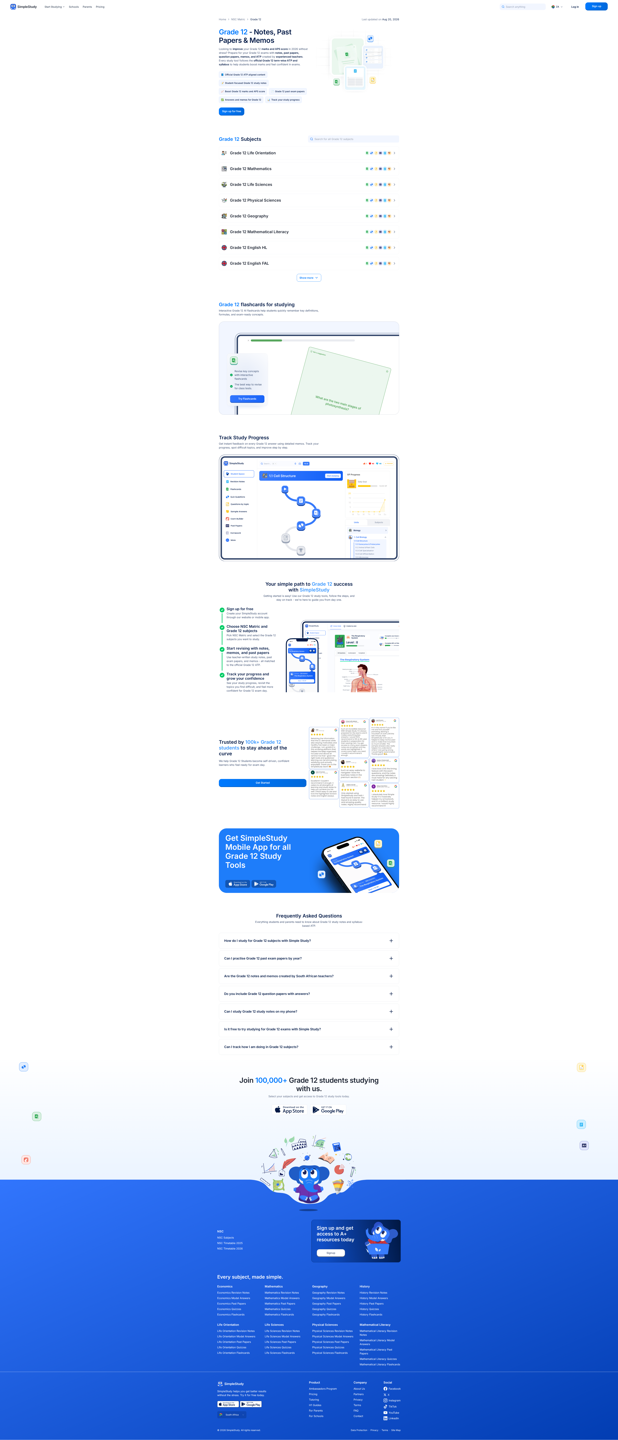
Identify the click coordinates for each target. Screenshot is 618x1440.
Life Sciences (274, 1324)
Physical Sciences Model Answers (332, 1336)
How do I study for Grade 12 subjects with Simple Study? (267, 941)
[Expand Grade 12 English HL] (394, 248)
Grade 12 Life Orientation (253, 153)
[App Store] (289, 1109)
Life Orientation (228, 1324)
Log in (575, 6)
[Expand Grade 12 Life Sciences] (394, 184)
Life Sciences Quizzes (278, 1347)
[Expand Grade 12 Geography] (394, 216)
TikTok (393, 1406)
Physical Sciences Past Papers (330, 1341)
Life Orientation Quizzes (231, 1347)
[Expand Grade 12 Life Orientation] (394, 153)
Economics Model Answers (233, 1298)
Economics (225, 1286)
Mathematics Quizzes (277, 1309)
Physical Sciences (325, 1324)
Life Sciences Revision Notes (282, 1331)
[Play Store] (328, 1109)
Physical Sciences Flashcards (330, 1352)
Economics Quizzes (229, 1309)
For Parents (316, 1410)
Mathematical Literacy (375, 1324)
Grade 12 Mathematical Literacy (259, 231)
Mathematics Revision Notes (282, 1292)
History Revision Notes (373, 1292)
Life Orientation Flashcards (233, 1352)
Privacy (358, 1399)
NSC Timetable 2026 (230, 1248)
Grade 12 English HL (248, 247)
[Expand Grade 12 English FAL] (394, 263)
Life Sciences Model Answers (282, 1336)
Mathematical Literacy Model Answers (377, 1342)
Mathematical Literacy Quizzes (378, 1359)
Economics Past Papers (231, 1303)
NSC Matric (238, 19)
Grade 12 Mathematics (251, 168)
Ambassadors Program (323, 1388)
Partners (359, 1394)
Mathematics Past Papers (280, 1303)
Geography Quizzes (324, 1309)
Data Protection (359, 1430)
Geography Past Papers (326, 1303)
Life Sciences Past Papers (280, 1341)
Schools (74, 6)
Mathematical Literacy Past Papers (376, 1351)
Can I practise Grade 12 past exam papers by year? (263, 958)
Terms (357, 1405)
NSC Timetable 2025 (230, 1243)
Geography (320, 1286)
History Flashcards (371, 1314)
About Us (359, 1388)
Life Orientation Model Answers (236, 1336)
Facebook (395, 1388)
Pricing (100, 6)
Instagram (395, 1400)
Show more (306, 277)
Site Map (396, 1430)
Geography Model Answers (328, 1298)
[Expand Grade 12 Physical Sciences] (394, 200)
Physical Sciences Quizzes (328, 1347)
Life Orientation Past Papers (234, 1341)
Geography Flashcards (326, 1314)
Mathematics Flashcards (279, 1314)
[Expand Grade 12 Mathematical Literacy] (394, 232)
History (365, 1286)
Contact (358, 1416)
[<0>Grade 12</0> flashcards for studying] (309, 368)
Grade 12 (255, 19)
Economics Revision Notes (233, 1292)
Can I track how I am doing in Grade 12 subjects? (261, 1047)
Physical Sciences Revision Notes (332, 1331)
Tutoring (314, 1399)
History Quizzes (369, 1309)
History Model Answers (374, 1298)
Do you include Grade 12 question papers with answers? (267, 994)
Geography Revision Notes (328, 1292)
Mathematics (274, 1286)
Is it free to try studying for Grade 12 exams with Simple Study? (272, 1029)
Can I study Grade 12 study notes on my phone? (260, 1011)
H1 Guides (315, 1405)
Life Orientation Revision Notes (236, 1331)
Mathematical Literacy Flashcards (380, 1364)
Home (222, 19)
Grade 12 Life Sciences (251, 184)
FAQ (356, 1410)
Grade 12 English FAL (249, 263)
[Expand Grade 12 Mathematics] (394, 169)
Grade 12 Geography (249, 216)
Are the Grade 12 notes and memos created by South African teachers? (279, 976)
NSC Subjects (225, 1237)
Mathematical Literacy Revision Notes (378, 1332)
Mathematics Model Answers (282, 1298)
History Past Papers (372, 1303)
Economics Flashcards (230, 1314)
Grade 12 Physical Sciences (255, 200)
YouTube (394, 1412)
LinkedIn (394, 1418)
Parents (87, 6)
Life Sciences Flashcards (280, 1352)
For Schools (316, 1416)
